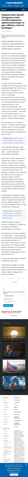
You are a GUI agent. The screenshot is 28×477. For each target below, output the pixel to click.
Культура (6, 419)
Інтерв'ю (16, 402)
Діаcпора (6, 421)
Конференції (17, 420)
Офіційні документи (17, 423)
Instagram (10, 312)
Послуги (5, 5)
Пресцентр (16, 5)
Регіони (5, 414)
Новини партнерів (17, 417)
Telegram (4, 312)
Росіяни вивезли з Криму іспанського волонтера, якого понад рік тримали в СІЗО (13, 141)
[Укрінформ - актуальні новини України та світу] (14, 3)
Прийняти (14, 474)
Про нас (6, 430)
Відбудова (6, 402)
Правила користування (7, 441)
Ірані (20, 90)
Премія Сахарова (21, 278)
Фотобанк (10, 5)
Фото (15, 405)
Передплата (7, 435)
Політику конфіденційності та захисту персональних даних (14, 470)
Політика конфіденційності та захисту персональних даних (8, 453)
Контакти (6, 433)
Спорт (5, 424)
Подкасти (17, 397)
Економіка (6, 407)
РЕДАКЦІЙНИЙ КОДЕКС (7, 460)
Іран (4, 278)
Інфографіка (17, 412)
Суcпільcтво (7, 417)
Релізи (16, 426)
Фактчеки (6, 409)
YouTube (18, 312)
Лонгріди (16, 414)
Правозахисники (10, 278)
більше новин (14, 315)
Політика (6, 404)
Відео (15, 407)
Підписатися (8, 305)
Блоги (16, 409)
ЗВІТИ (5, 457)
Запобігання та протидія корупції (8, 447)
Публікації (17, 400)
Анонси (22, 5)
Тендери (6, 444)
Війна (5, 400)
